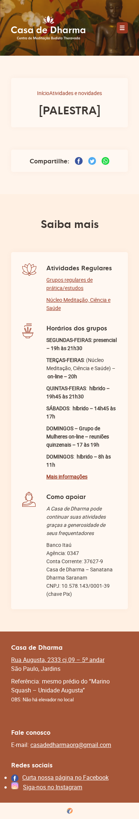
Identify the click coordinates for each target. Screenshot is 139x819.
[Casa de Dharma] (48, 28)
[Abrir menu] (122, 27)
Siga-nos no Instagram (52, 787)
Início (43, 93)
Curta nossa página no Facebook (65, 777)
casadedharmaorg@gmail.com (70, 745)
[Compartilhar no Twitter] (92, 161)
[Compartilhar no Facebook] (79, 161)
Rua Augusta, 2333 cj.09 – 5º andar (58, 660)
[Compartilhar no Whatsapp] (105, 161)
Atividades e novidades (75, 93)
